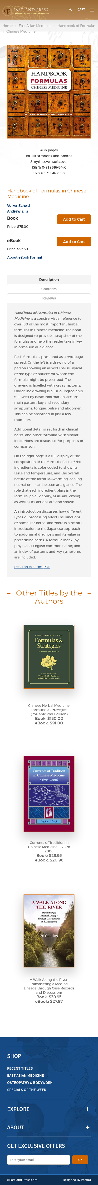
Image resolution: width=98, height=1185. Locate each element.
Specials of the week (26, 1089)
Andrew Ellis (17, 211)
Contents (49, 289)
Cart (81, 9)
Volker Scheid (18, 205)
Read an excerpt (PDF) (32, 567)
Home (7, 26)
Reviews (49, 298)
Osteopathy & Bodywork (30, 1082)
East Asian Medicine (35, 26)
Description (49, 279)
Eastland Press (19, 1180)
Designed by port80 (77, 1180)
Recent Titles (20, 1068)
